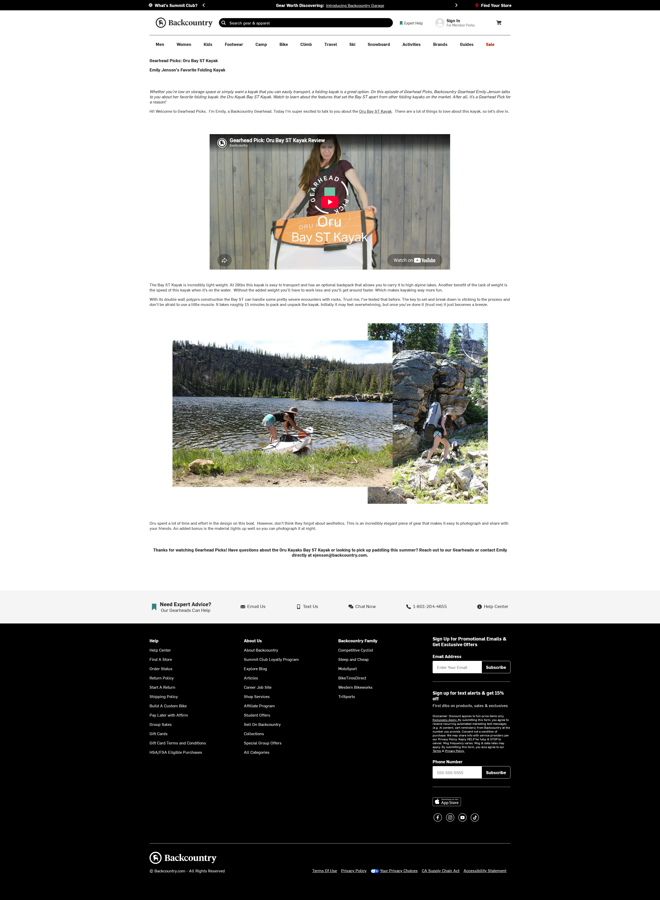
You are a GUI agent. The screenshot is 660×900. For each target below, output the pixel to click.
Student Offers (257, 714)
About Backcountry (261, 649)
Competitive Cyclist (355, 649)
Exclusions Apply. (445, 720)
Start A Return (162, 687)
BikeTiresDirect (352, 677)
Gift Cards (159, 733)
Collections (254, 733)
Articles (251, 677)
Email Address (447, 656)
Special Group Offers (263, 742)
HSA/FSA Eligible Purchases (176, 752)
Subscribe (496, 667)
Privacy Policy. (455, 751)
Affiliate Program (259, 705)
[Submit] (223, 23)
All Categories (256, 752)
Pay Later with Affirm (169, 714)
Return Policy (162, 677)
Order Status (161, 668)
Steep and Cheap (353, 659)
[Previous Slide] (203, 5)
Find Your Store (496, 5)
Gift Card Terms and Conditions (178, 742)
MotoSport (347, 668)
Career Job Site (257, 687)
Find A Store (161, 659)
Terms (437, 751)
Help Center (160, 649)
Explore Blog (255, 668)
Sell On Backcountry (262, 724)
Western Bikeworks (355, 687)
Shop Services (257, 696)
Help (154, 640)
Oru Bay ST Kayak (375, 111)
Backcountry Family (357, 640)
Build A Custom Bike (168, 705)
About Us (253, 640)
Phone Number (448, 761)
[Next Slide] (456, 5)
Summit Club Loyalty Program (271, 659)
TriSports (346, 696)
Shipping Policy (164, 696)
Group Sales (161, 724)
